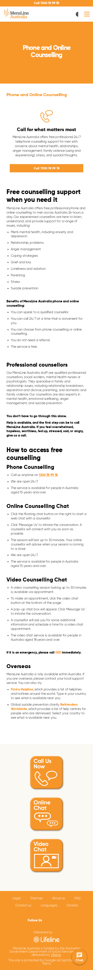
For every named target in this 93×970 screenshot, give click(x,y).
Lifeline (56, 955)
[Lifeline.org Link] (46, 939)
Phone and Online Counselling (36, 95)
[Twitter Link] (52, 920)
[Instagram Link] (60, 920)
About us (58, 898)
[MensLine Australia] (16, 14)
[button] (87, 14)
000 (58, 652)
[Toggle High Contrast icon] (78, 14)
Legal (17, 898)
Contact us (23, 905)
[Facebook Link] (46, 919)
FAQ (77, 898)
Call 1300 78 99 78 (46, 3)
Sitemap (36, 898)
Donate (72, 905)
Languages (49, 905)
